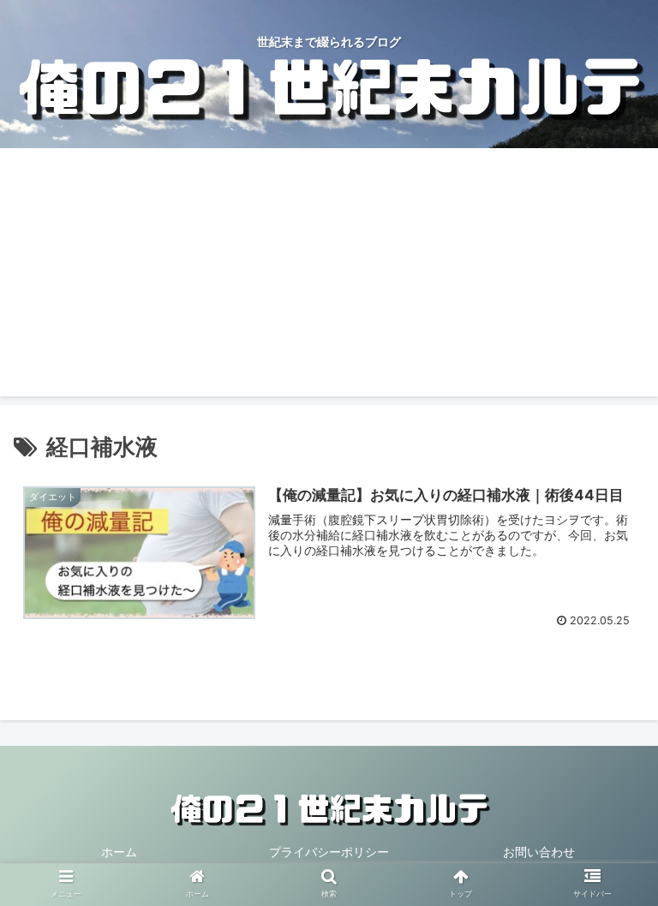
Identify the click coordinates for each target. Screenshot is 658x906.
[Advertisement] (329, 276)
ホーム (119, 851)
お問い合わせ (539, 851)
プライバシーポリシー (329, 851)
